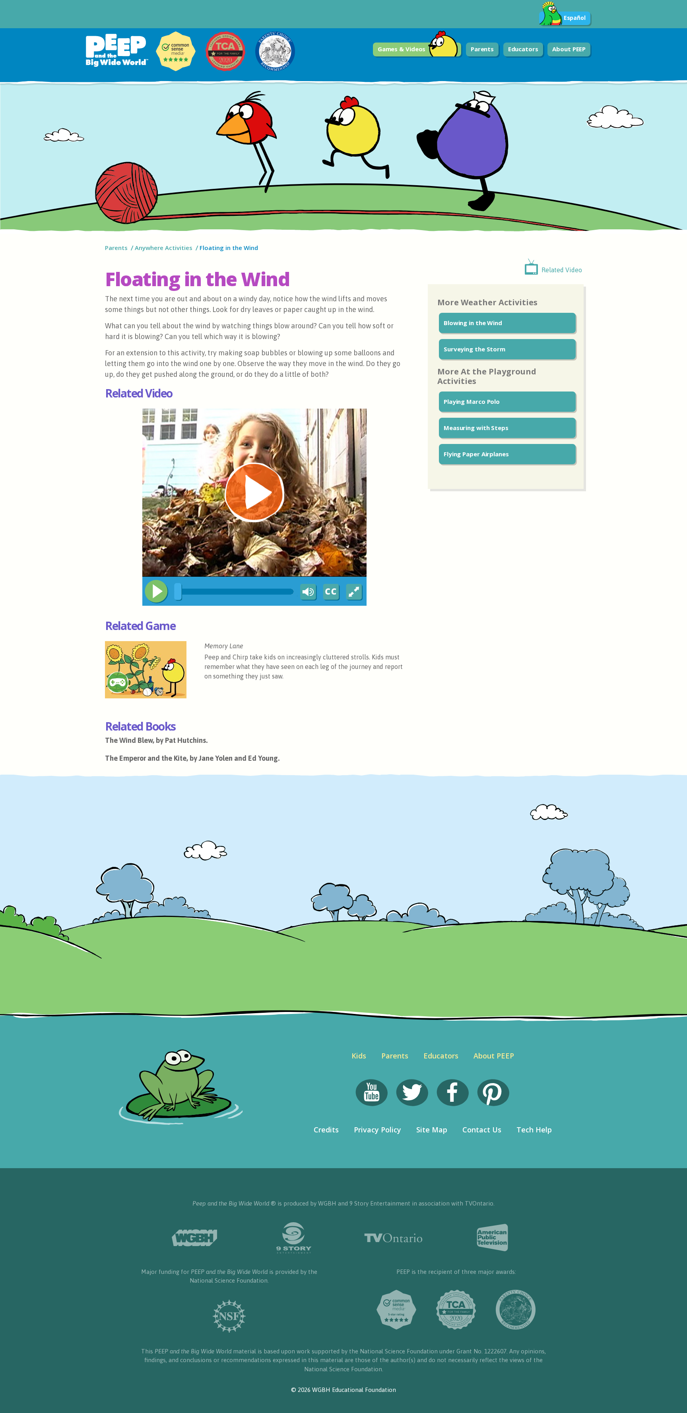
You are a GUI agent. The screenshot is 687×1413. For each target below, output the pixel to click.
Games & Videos (402, 49)
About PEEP (569, 49)
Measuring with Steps (476, 428)
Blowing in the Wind (473, 323)
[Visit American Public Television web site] (492, 1237)
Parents (482, 49)
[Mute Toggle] (307, 592)
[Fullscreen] (355, 592)
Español (575, 17)
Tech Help (534, 1129)
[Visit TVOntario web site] (393, 1237)
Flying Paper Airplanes (476, 454)
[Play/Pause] (156, 591)
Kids (358, 1055)
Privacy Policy (377, 1129)
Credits (326, 1129)
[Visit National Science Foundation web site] (229, 1316)
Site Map (431, 1129)
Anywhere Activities (163, 248)
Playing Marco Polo (472, 401)
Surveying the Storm (474, 349)
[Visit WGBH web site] (194, 1237)
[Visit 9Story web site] (294, 1238)
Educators (523, 49)
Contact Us (481, 1129)
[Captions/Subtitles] (331, 592)
